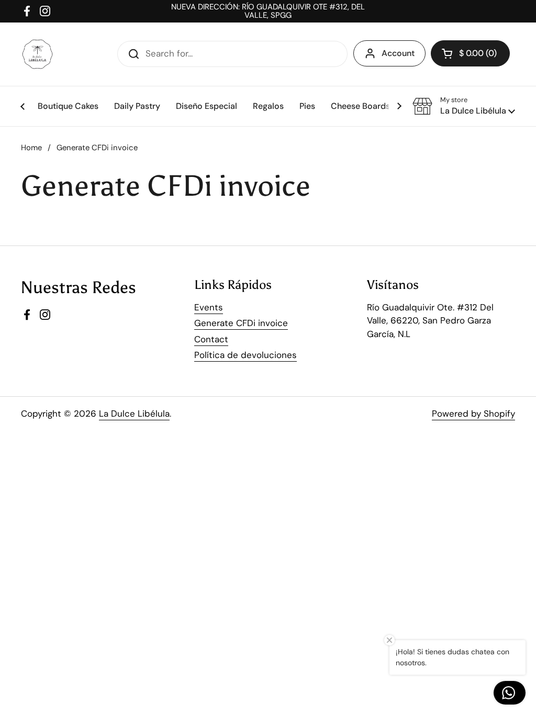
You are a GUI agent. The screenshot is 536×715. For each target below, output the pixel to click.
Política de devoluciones (245, 355)
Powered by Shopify (473, 413)
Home (31, 147)
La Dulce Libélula (134, 413)
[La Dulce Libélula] (37, 54)
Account (398, 53)
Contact (211, 339)
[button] (463, 106)
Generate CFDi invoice (241, 323)
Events (208, 307)
